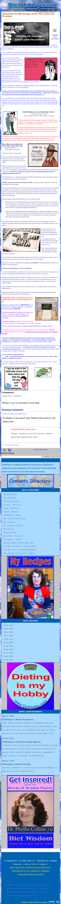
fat (14, 895)
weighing (42, 892)
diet (41, 888)
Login (12, 403)
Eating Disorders (12, 501)
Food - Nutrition (11, 508)
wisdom (25, 888)
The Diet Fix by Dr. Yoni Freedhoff (20, 546)
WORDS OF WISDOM (39, 871)
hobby (19, 885)
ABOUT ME (20, 868)
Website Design (27, 902)
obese (9, 892)
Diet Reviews (10, 498)
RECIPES (42, 868)
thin (12, 888)
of (37, 895)
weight (22, 895)
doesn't (37, 892)
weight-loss (10, 885)
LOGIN (36, 450)
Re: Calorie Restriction (15, 518)
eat (28, 885)
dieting (45, 888)
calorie (32, 885)
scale (8, 888)
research (37, 888)
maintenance (18, 888)
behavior (30, 888)
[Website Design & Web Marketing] (54, 902)
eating (18, 895)
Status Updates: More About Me (19, 543)
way (47, 892)
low (16, 885)
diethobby (10, 895)
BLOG (12, 868)
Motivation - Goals (12, 515)
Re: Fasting (9, 522)
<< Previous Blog (10, 445)
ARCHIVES (39, 875)
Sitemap (27, 864)
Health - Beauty (11, 512)
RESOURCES (31, 868)
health (32, 892)
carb (41, 885)
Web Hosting (40, 902)
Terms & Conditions (39, 864)
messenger (32, 895)
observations (47, 885)
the (23, 892)
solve (26, 895)
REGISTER (43, 450)
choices (24, 885)
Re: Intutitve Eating (13, 525)
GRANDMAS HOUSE (25, 875)
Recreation (9, 529)
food (49, 888)
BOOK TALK (25, 871)
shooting (27, 892)
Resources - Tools (12, 539)
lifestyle (37, 885)
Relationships (10, 532)
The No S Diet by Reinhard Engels (20, 550)
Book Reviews (10, 494)
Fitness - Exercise (12, 505)
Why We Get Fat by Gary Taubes (19, 553)
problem (18, 892)
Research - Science (13, 536)
